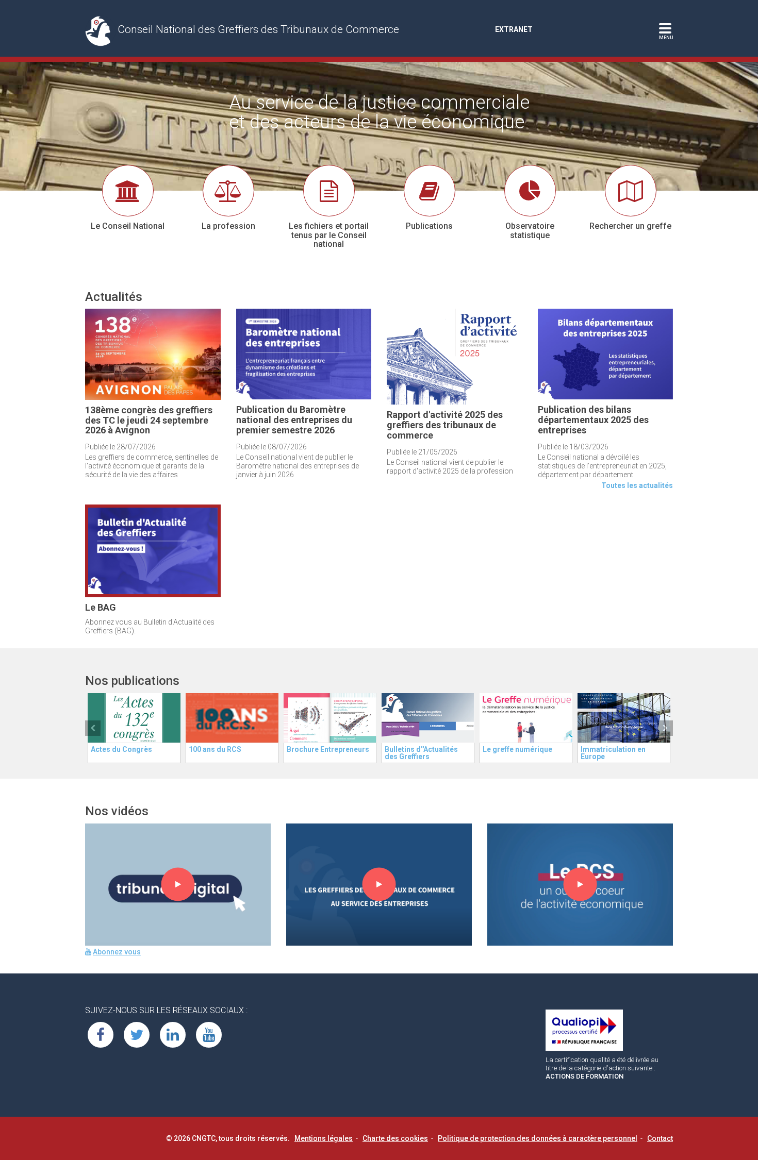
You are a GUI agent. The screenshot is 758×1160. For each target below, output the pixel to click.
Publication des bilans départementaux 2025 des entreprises (593, 419)
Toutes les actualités (637, 485)
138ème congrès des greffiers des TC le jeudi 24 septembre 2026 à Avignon (148, 420)
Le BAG (100, 607)
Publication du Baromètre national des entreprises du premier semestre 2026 (294, 419)
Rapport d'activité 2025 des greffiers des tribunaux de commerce (445, 425)
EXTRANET (514, 29)
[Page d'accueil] (101, 30)
